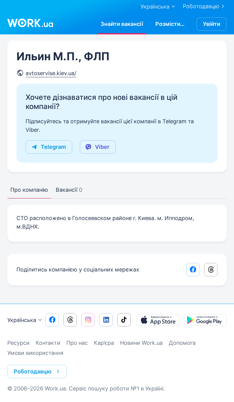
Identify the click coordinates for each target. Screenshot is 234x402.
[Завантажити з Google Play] (205, 320)
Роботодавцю (201, 6)
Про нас (77, 343)
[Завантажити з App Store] (158, 320)
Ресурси (18, 343)
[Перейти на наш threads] (70, 320)
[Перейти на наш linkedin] (106, 320)
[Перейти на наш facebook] (52, 320)
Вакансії (69, 190)
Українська (21, 320)
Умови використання (35, 353)
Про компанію (29, 190)
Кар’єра (104, 343)
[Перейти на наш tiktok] (124, 320)
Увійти (211, 24)
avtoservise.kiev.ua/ (51, 73)
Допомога (182, 343)
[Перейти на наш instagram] (88, 320)
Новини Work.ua (141, 343)
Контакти (48, 343)
